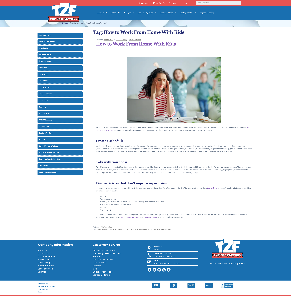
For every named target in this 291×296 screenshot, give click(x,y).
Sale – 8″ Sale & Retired (48, 146)
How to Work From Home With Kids (136, 44)
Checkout (173, 3)
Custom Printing (46, 133)
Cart (40, 292)
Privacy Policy (238, 263)
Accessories (44, 126)
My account (43, 284)
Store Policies (99, 262)
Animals (100, 13)
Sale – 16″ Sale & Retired (49, 152)
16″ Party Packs (45, 87)
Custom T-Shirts (166, 13)
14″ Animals (43, 74)
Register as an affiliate (46, 286)
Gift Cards (43, 165)
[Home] (64, 13)
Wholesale (43, 259)
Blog (95, 268)
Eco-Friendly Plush (145, 13)
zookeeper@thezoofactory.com (166, 263)
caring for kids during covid (106, 229)
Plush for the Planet (47, 41)
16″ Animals (43, 81)
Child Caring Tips (106, 227)
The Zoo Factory (121, 40)
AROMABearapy (45, 120)
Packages (127, 13)
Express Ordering (207, 13)
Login (187, 3)
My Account (144, 3)
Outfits (114, 13)
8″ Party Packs (45, 55)
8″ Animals (43, 48)
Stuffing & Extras (186, 13)
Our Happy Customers (48, 172)
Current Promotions (103, 271)
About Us (42, 250)
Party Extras (44, 113)
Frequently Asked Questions (107, 253)
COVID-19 (120, 229)
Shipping (97, 265)
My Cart (159, 3)
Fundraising (44, 262)
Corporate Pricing (47, 256)
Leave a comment (135, 40)
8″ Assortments (45, 61)
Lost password (44, 289)
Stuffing (42, 107)
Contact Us (44, 253)
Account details (46, 265)
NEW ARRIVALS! (45, 35)
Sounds (42, 139)
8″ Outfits (43, 68)
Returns (96, 256)
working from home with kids (161, 229)
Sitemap (42, 271)
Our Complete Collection (49, 159)
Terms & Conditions (103, 259)
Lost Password (45, 268)
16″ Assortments (46, 94)
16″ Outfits (43, 100)
